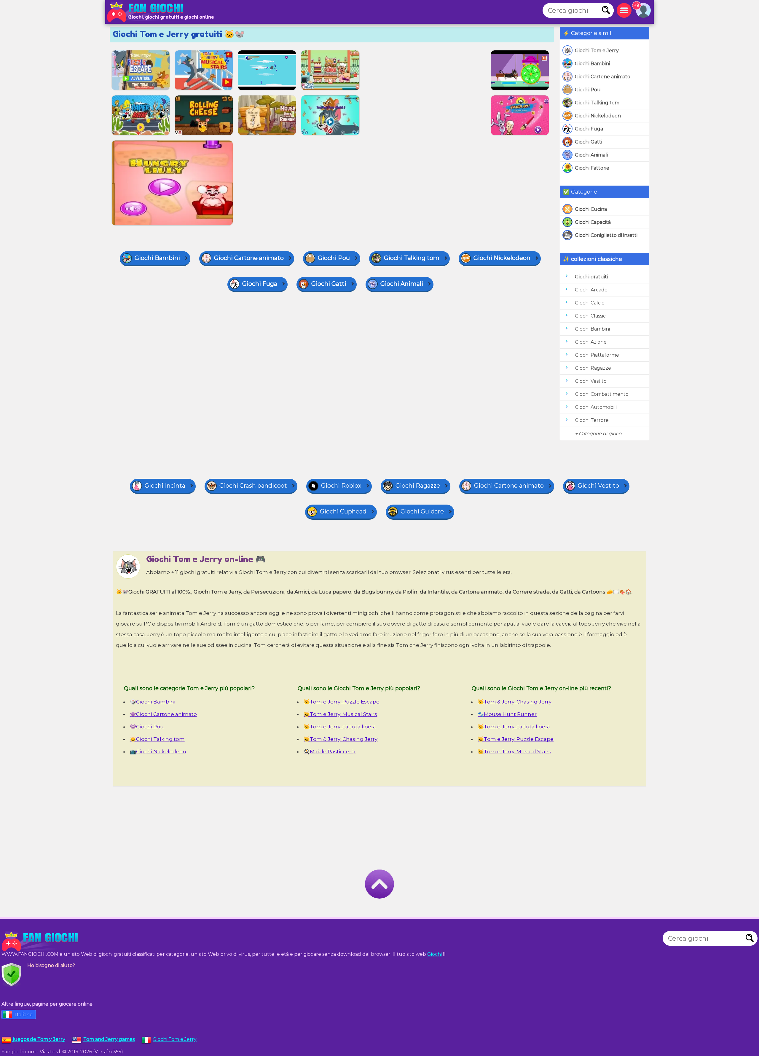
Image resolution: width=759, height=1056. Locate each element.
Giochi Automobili (596, 407)
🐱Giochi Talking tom (157, 739)
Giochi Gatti (588, 142)
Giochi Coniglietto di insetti (606, 235)
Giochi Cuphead (343, 511)
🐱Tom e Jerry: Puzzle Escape (342, 702)
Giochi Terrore (592, 420)
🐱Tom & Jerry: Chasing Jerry (340, 739)
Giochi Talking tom (597, 103)
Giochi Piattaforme (597, 355)
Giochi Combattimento (602, 394)
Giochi (434, 954)
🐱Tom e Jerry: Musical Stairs (340, 714)
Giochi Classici (591, 316)
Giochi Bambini (592, 63)
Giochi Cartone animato (602, 76)
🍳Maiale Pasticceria (329, 751)
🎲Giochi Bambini (152, 702)
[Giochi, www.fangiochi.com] (147, 11)
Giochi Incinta (165, 485)
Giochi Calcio (590, 303)
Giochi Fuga (589, 129)
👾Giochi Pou (147, 727)
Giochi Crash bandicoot (253, 485)
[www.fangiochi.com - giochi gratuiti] (41, 941)
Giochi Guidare (422, 511)
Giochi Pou (588, 89)
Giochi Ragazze (593, 368)
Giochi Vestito (591, 381)
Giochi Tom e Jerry (597, 50)
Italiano (24, 1014)
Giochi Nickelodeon (598, 116)
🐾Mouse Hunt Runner (507, 714)
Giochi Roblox (341, 485)
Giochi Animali (591, 155)
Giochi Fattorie (592, 168)
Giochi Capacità (593, 222)
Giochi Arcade (591, 290)
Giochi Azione (591, 342)
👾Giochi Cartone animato (163, 714)
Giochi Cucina (591, 209)
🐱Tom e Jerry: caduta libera (340, 727)
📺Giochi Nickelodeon (158, 751)
